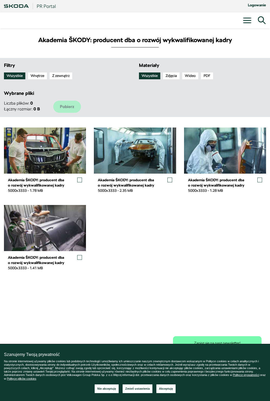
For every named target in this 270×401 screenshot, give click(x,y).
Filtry (9, 65)
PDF (207, 75)
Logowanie (257, 5)
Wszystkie (15, 75)
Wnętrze (37, 75)
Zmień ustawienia (137, 388)
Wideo (190, 75)
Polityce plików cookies (21, 378)
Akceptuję (166, 388)
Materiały (149, 65)
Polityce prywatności (246, 374)
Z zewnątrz (61, 75)
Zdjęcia (171, 75)
